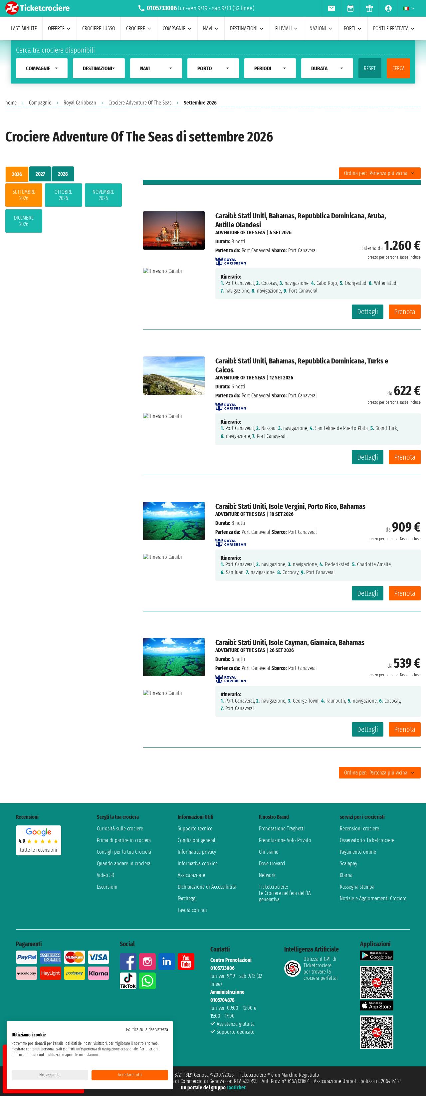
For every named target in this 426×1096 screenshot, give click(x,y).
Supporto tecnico (195, 828)
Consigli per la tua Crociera (124, 852)
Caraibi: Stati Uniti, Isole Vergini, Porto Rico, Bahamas (290, 506)
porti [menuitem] (349, 28)
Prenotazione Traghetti (282, 828)
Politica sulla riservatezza (147, 1029)
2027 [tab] (40, 174)
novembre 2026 (103, 195)
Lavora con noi (192, 910)
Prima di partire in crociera (124, 840)
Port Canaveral (256, 250)
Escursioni (107, 887)
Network (267, 875)
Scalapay (348, 863)
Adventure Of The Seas (240, 232)
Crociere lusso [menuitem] (98, 28)
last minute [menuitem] (24, 28)
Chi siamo (269, 852)
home (11, 103)
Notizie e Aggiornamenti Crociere (373, 898)
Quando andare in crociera (123, 863)
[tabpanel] (63, 209)
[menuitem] (331, 8)
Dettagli (367, 311)
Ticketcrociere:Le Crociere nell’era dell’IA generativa (285, 893)
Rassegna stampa (357, 887)
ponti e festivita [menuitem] (391, 28)
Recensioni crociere (359, 828)
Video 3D (105, 875)
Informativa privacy (197, 852)
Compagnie (40, 103)
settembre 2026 (24, 195)
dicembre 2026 (24, 221)
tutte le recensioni (38, 850)
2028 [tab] (63, 174)
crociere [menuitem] (135, 28)
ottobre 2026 (63, 195)
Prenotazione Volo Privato (285, 840)
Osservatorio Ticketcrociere (367, 840)
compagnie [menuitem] (174, 28)
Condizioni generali (197, 840)
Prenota (404, 311)
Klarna (346, 875)
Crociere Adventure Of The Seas (139, 103)
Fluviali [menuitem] (283, 28)
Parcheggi (187, 898)
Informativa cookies (197, 863)
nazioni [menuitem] (318, 28)
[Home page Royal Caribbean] (230, 259)
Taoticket (236, 1087)
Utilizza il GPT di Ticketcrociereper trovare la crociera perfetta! (320, 968)
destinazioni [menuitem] (244, 28)
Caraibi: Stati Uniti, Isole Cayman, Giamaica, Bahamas (289, 642)
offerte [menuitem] (56, 28)
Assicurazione (191, 875)
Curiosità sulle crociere (120, 828)
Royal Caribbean (80, 103)
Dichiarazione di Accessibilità (207, 887)
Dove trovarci (272, 863)
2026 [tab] (17, 174)
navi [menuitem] (207, 28)
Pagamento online (358, 852)
